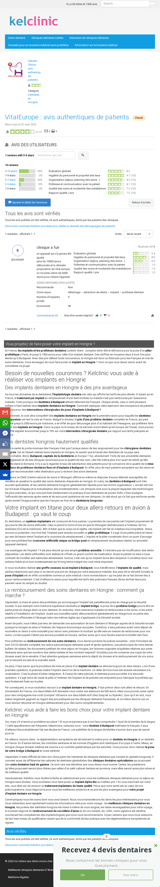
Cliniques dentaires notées (47, 37)
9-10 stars (11, 171)
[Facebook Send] (5, 433)
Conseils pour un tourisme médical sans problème (38, 45)
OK (82, 875)
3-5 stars (10, 184)
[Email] (5, 454)
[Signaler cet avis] (153, 316)
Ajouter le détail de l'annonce (29, 202)
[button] (106, 850)
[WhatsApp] (5, 423)
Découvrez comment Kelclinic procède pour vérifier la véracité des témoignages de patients (60, 226)
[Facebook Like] (5, 443)
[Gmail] (5, 412)
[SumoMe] (5, 475)
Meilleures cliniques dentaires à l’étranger (33, 869)
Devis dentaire (16, 37)
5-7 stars (10, 179)
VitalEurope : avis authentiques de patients (67, 117)
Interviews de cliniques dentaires (89, 37)
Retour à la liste (141, 202)
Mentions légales (18, 877)
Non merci (130, 875)
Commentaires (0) (47, 315)
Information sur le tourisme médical (96, 45)
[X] (5, 464)
